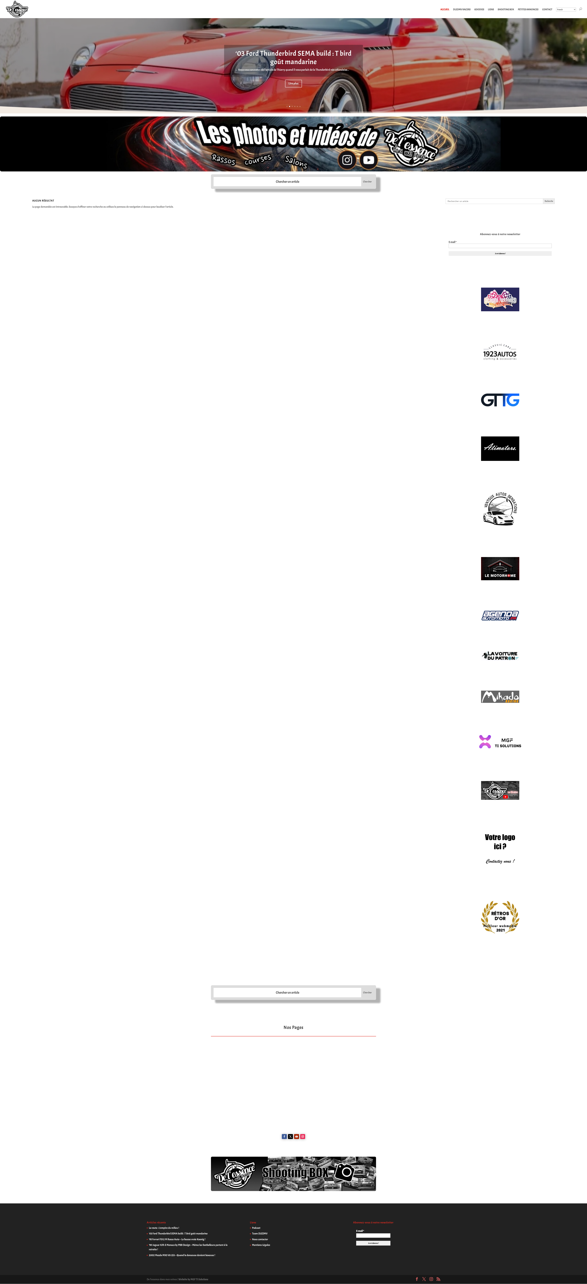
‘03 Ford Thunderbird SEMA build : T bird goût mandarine (294, 57)
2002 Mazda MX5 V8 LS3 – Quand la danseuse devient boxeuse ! (182, 1255)
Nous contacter (260, 1239)
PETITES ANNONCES (528, 9)
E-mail (452, 242)
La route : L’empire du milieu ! (164, 1228)
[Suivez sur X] (290, 1136)
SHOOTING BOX (506, 9)
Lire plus (293, 83)
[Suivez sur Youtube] (296, 1136)
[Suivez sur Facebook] (284, 1136)
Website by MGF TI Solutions (193, 1279)
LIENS (491, 9)
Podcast (256, 1228)
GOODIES (479, 9)
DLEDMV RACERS (462, 9)
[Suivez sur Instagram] (302, 1136)
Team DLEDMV (260, 1233)
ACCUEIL (444, 9)
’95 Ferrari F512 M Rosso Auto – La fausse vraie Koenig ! (177, 1239)
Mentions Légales (261, 1245)
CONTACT (547, 9)
